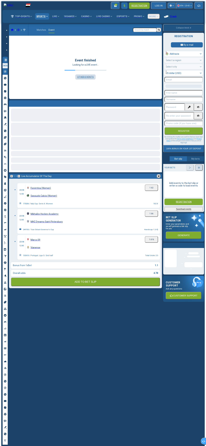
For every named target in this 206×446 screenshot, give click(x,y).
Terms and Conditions (185, 139)
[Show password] (198, 107)
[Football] (18, 30)
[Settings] (172, 6)
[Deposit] (124, 5)
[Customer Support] (198, 5)
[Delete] (159, 103)
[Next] (20, 103)
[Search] (159, 30)
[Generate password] (189, 107)
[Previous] (11, 103)
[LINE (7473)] (12, 30)
